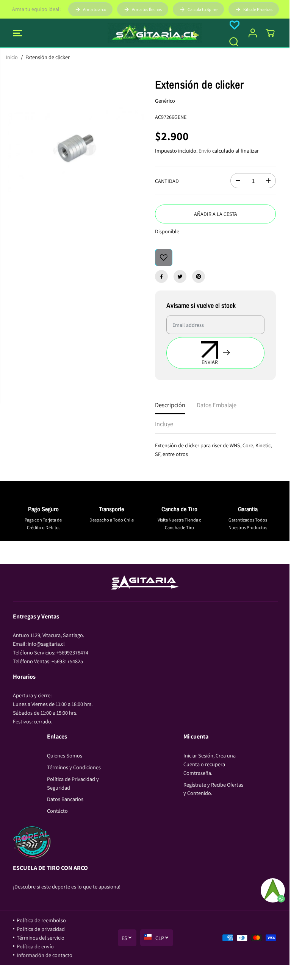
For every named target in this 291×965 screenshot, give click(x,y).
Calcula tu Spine (202, 9)
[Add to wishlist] (163, 257)
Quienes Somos (64, 755)
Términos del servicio (40, 937)
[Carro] (270, 33)
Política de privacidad (41, 928)
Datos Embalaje (216, 405)
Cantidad (167, 180)
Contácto (57, 810)
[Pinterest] (198, 276)
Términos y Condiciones (74, 767)
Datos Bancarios (65, 799)
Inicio (12, 57)
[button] (17, 33)
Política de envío (35, 946)
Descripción (170, 405)
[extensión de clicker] (76, 148)
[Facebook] (161, 276)
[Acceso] (253, 33)
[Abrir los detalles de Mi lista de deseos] (234, 25)
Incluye (164, 424)
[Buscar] (234, 42)
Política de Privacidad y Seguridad (73, 783)
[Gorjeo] (180, 276)
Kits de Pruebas (257, 9)
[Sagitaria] (145, 33)
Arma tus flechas (147, 9)
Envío (205, 150)
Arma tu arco (94, 9)
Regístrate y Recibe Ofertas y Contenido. (213, 789)
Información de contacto (44, 955)
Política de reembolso (41, 920)
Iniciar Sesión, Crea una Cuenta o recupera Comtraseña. (209, 764)
